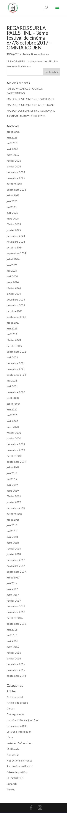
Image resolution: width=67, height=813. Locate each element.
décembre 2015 (16, 664)
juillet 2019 (13, 467)
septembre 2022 (16, 351)
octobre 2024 (15, 247)
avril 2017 (12, 588)
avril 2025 (12, 212)
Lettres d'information (19, 731)
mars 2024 (13, 282)
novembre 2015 (16, 669)
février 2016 (14, 652)
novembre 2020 (16, 392)
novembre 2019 (16, 450)
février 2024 (14, 288)
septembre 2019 (16, 461)
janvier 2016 (14, 658)
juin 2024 (12, 264)
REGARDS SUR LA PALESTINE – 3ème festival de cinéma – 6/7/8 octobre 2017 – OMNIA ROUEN (29, 38)
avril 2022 (12, 357)
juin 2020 (12, 409)
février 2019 (14, 496)
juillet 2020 (13, 403)
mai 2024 (12, 270)
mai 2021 (12, 380)
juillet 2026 (13, 131)
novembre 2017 (16, 565)
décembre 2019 (16, 444)
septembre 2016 (16, 623)
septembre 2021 (16, 374)
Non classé (13, 754)
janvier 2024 (14, 293)
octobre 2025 (15, 183)
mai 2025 (12, 207)
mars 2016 (13, 646)
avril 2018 (12, 536)
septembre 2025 (16, 189)
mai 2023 (12, 334)
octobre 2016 (15, 617)
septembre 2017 (16, 571)
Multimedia (13, 749)
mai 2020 (12, 415)
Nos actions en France (36, 54)
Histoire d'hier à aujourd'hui (22, 720)
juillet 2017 (13, 577)
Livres (10, 737)
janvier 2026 (14, 166)
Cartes (11, 708)
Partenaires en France (19, 766)
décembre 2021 (16, 363)
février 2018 (14, 548)
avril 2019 (12, 484)
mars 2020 (13, 426)
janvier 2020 (14, 438)
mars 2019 (13, 490)
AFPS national (15, 697)
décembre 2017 (16, 560)
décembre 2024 (16, 236)
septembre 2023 (16, 317)
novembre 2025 (16, 178)
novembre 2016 (16, 612)
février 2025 (14, 224)
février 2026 (14, 160)
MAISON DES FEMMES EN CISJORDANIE (31, 104)
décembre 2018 (16, 507)
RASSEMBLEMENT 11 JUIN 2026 (26, 116)
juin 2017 (12, 583)
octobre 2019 (15, 455)
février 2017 (14, 600)
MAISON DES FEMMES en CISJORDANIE (31, 99)
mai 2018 (12, 531)
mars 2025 (13, 218)
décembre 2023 (16, 299)
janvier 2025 (14, 230)
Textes (11, 789)
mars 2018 (13, 542)
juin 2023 (12, 328)
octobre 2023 (15, 311)
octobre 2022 (15, 345)
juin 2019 (12, 473)
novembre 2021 (16, 369)
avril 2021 (12, 386)
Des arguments (16, 714)
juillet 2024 (13, 259)
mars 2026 (13, 154)
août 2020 (13, 398)
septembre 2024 (16, 253)
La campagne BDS (17, 725)
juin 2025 (12, 201)
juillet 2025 (13, 195)
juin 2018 (12, 525)
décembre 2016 (16, 606)
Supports (12, 783)
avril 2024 (12, 276)
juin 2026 (12, 137)
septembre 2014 (16, 675)
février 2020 (14, 432)
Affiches (12, 691)
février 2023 (14, 340)
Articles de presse (17, 702)
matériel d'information (19, 743)
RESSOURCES (15, 778)
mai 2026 (12, 143)
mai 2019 (12, 479)
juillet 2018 (13, 519)
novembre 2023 (16, 305)
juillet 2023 (13, 322)
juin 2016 (12, 629)
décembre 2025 (16, 172)
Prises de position (17, 772)
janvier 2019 (14, 502)
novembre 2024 (16, 241)
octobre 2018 (15, 513)
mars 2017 (13, 594)
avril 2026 (12, 149)
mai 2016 (12, 635)
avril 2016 (12, 641)
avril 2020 (12, 421)
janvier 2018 (14, 554)
